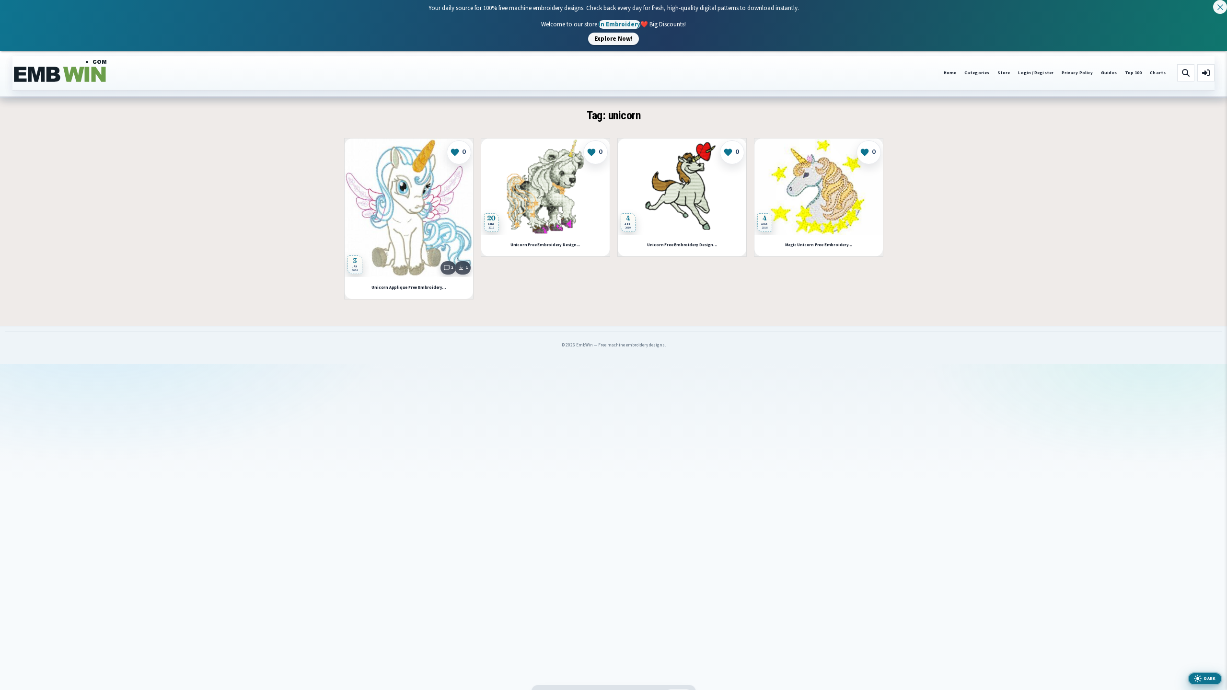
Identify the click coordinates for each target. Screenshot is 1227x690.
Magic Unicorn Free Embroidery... (818, 245)
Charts (1158, 73)
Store (1003, 73)
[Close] (1220, 7)
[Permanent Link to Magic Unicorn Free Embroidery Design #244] (818, 186)
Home (950, 73)
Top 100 (1133, 73)
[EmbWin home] (60, 71)
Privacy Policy (1077, 73)
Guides (1109, 73)
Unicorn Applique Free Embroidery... (408, 288)
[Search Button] (1185, 72)
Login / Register (1035, 73)
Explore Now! (613, 38)
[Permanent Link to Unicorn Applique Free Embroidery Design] (409, 207)
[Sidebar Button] (1206, 72)
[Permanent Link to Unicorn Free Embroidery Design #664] (682, 186)
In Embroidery (619, 24)
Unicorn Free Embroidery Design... (545, 245)
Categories (976, 73)
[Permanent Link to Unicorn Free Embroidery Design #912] (545, 186)
